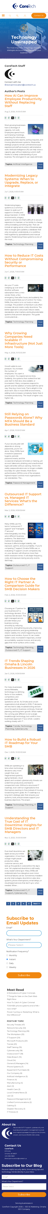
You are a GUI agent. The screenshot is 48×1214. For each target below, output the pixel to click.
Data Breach (14, 1057)
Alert (10, 1086)
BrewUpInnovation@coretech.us (20, 85)
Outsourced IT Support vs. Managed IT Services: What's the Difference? (23, 499)
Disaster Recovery (16, 1109)
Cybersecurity (21, 729)
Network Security (16, 1028)
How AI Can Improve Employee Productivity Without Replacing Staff (23, 101)
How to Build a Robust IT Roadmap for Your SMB (23, 743)
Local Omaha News (17, 1092)
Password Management (24, 483)
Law (10, 1096)
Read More (40, 165)
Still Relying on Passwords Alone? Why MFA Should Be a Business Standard (23, 419)
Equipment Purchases (18, 1070)
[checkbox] (24, 962)
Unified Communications (19, 1102)
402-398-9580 (10, 1156)
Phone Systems (15, 1067)
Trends (16, 726)
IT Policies (12, 1112)
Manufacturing (15, 1083)
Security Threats (16, 1025)
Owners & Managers (17, 1063)
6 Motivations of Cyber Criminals (21, 993)
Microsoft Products (17, 1041)
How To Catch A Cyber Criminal (21, 1002)
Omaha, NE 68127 (11, 1153)
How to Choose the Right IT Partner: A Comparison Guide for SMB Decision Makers (22, 584)
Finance (12, 1079)
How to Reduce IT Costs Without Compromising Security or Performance (24, 261)
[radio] (24, 956)
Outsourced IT (20, 565)
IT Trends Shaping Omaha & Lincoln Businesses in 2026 (20, 664)
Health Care (13, 1089)
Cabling (11, 1105)
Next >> (36, 904)
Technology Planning (23, 244)
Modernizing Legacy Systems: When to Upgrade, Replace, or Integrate (21, 181)
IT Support (25, 650)
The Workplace (15, 1034)
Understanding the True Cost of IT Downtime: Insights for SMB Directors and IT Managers (23, 825)
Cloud (11, 1060)
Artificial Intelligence (22, 164)
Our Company (14, 1073)
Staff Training (14, 1047)
